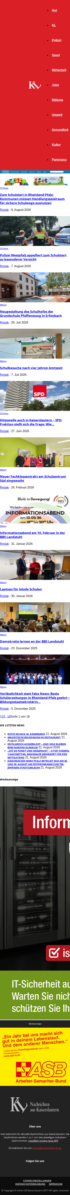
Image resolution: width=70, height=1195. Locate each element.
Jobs (55, 85)
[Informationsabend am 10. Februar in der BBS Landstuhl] (35, 522)
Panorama (59, 159)
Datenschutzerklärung (30, 1184)
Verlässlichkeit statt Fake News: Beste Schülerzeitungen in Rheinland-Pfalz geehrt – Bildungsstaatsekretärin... (35, 697)
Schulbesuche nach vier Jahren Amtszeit (31, 368)
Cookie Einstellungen (37, 1180)
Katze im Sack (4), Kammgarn (26, 734)
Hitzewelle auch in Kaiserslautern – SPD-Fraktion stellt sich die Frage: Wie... (31, 422)
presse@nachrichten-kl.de (47, 1148)
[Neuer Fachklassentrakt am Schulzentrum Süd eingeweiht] (35, 466)
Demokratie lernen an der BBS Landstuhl (32, 641)
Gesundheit (60, 129)
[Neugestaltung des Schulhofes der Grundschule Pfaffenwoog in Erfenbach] (35, 301)
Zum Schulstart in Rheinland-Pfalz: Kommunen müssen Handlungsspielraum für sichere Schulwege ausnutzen (32, 199)
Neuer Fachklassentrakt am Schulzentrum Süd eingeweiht (33, 478)
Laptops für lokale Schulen (21, 589)
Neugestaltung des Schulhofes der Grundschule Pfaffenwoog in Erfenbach (31, 313)
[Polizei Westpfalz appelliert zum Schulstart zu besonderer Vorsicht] (35, 244)
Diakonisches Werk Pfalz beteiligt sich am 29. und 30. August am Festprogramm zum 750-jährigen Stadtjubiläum (37, 764)
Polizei (56, 40)
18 (9, 716)
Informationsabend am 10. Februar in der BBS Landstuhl (32, 535)
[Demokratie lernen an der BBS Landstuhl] (35, 631)
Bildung (57, 99)
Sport (56, 55)
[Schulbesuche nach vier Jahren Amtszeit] (35, 357)
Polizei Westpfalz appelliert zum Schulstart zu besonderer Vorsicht (33, 257)
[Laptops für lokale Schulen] (35, 578)
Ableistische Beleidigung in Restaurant (34, 737)
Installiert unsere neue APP (43, 1140)
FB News (4, 188)
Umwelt (57, 114)
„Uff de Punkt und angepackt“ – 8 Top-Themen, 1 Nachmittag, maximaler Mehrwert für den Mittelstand (38, 754)
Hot (54, 10)
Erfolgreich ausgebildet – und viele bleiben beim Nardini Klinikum (36, 745)
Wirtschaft (59, 70)
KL (54, 25)
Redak (4, 209)
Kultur (56, 144)
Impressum (55, 1184)
